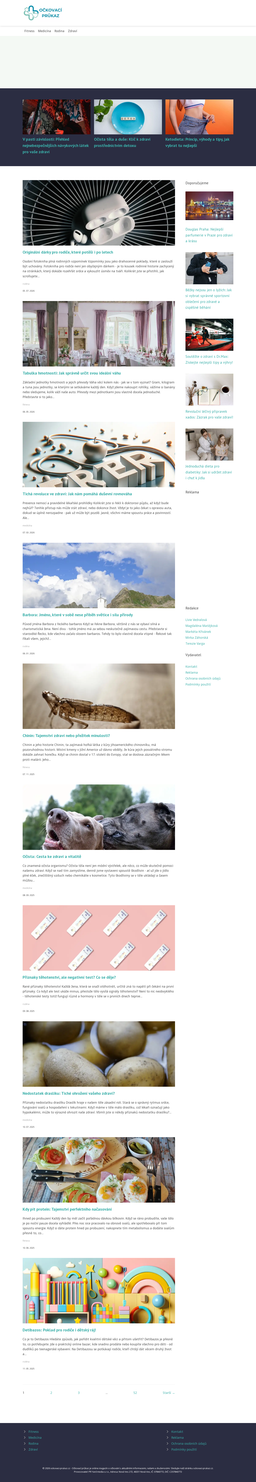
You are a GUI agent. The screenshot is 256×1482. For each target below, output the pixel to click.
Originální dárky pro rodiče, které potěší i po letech (68, 252)
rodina (26, 283)
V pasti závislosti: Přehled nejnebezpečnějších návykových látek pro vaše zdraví (56, 145)
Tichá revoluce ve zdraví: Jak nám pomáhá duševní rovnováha (77, 494)
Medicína (44, 31)
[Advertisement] (128, 62)
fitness (26, 404)
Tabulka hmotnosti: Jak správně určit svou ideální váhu (72, 373)
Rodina (59, 31)
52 (135, 1393)
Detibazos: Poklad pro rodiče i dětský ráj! (59, 1330)
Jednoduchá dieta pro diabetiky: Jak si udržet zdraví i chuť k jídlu (208, 472)
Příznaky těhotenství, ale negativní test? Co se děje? (69, 977)
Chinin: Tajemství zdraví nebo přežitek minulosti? (66, 735)
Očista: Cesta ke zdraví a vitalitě (52, 856)
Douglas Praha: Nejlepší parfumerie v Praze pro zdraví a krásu (209, 235)
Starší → (169, 1393)
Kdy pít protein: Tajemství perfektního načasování (67, 1209)
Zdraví (72, 31)
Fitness (29, 31)
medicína (27, 525)
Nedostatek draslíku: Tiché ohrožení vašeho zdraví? (69, 1093)
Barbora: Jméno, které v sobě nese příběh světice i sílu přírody (78, 614)
